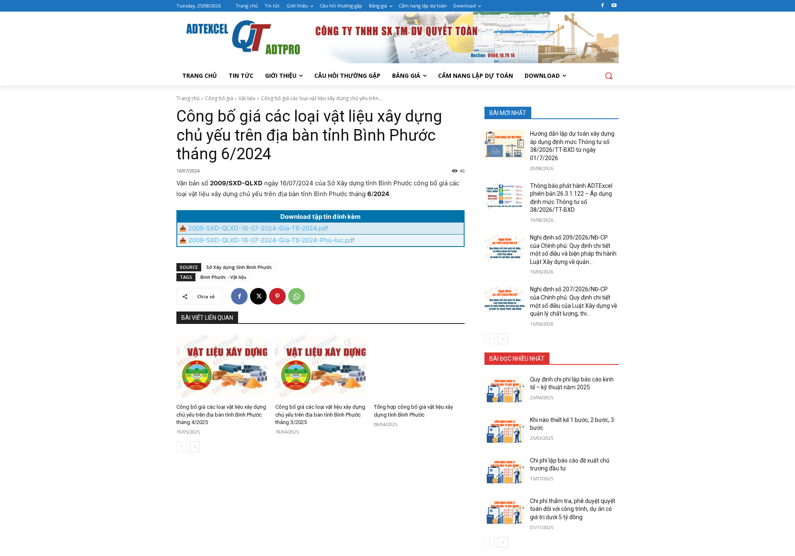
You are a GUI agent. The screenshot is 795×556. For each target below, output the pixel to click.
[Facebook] (602, 6)
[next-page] (195, 446)
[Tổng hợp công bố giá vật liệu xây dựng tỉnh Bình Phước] (419, 366)
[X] (258, 296)
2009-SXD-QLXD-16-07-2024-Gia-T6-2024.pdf (258, 228)
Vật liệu (246, 98)
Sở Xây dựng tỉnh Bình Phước (239, 267)
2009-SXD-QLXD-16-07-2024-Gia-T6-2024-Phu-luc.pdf (271, 240)
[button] (609, 76)
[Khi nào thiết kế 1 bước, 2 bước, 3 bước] (504, 430)
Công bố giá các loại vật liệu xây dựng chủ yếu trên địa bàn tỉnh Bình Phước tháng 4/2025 (221, 414)
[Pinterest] (277, 296)
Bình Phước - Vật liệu (223, 277)
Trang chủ (188, 98)
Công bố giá (219, 98)
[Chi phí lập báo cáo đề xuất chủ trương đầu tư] (504, 471)
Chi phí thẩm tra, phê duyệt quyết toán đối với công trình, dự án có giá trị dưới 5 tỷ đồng (572, 509)
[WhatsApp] (296, 296)
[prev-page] (181, 446)
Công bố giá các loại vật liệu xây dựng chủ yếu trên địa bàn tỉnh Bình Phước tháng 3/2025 (320, 414)
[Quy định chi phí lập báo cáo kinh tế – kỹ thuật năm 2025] (504, 390)
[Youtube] (614, 6)
